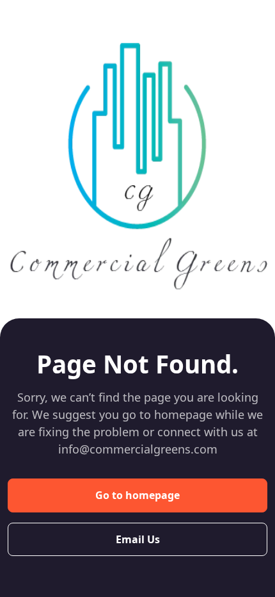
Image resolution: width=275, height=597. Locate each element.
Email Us (138, 539)
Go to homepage (137, 495)
